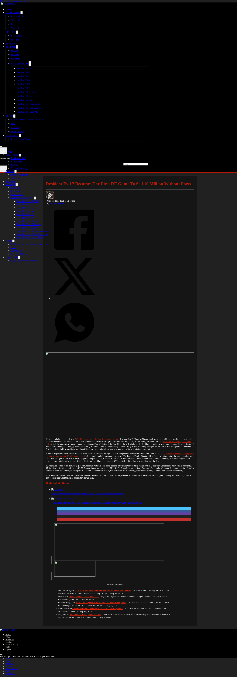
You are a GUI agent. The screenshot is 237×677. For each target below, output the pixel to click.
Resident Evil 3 (23, 76)
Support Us (12, 135)
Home (8, 9)
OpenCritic (10, 649)
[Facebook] (74, 251)
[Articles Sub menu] (17, 32)
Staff (13, 123)
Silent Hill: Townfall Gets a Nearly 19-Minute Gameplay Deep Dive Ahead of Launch (96, 502)
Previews (15, 54)
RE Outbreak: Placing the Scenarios (85, 614)
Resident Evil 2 (23, 72)
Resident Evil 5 (23, 84)
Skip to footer (24, 1)
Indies (13, 24)
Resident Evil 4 (23, 80)
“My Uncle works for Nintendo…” (84, 596)
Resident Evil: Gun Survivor (29, 108)
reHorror (15, 40)
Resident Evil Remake (26, 96)
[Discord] (109, 560)
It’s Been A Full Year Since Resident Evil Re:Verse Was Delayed (103, 590)
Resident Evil (17, 16)
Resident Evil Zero (25, 100)
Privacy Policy (17, 131)
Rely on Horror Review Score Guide (27, 120)
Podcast (14, 50)
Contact (8, 642)
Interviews (15, 58)
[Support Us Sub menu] (20, 135)
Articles (10, 32)
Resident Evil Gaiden (26, 92)
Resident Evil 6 (23, 88)
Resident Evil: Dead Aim (27, 112)
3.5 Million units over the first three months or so (97, 439)
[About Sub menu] (14, 116)
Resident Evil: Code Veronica (29, 104)
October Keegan (57, 203)
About (9, 116)
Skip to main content (9, 1)
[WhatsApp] (74, 344)
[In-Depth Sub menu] (17, 47)
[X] (74, 298)
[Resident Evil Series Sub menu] (30, 63)
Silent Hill (15, 20)
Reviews (10, 44)
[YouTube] (74, 576)
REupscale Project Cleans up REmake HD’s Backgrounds (101, 602)
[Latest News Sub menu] (21, 12)
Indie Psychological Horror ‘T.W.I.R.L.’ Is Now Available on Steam (87, 493)
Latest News (12, 12)
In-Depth (10, 47)
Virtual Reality (17, 28)
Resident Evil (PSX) (25, 68)
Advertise (15, 127)
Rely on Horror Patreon (21, 139)
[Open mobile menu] (1, 146)
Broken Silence (17, 36)
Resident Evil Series (20, 63)
